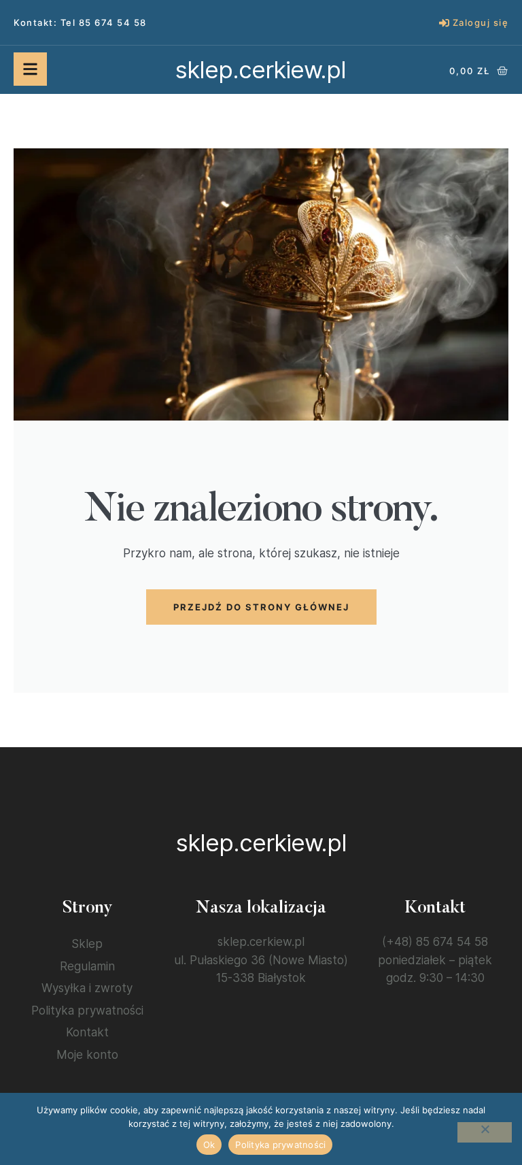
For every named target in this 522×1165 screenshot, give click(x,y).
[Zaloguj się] (444, 23)
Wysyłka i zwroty (87, 988)
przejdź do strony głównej (261, 607)
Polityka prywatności (87, 1010)
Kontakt (87, 1032)
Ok (209, 1144)
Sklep (87, 944)
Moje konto (87, 1055)
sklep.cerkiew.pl (260, 69)
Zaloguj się (481, 22)
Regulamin (87, 966)
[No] (484, 1132)
